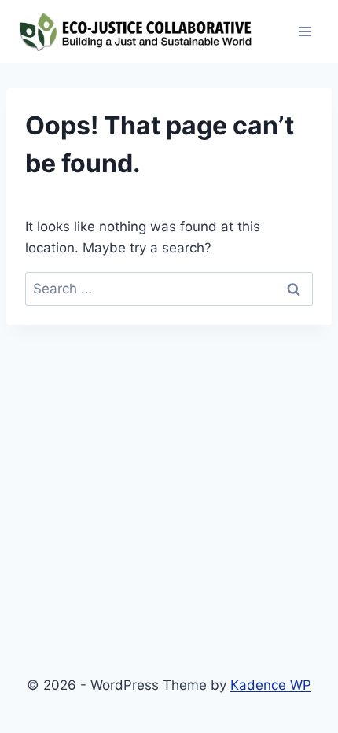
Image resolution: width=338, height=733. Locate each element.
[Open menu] (304, 31)
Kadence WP (270, 685)
